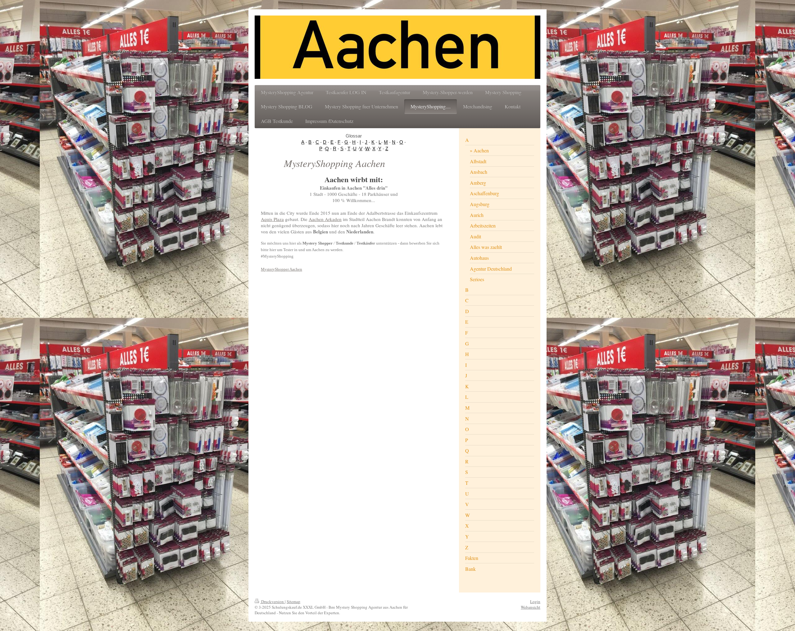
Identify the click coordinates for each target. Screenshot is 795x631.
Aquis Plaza (272, 219)
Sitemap (293, 601)
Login (535, 601)
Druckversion (272, 601)
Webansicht (530, 607)
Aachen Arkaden (325, 219)
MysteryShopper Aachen (281, 269)
